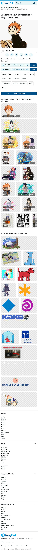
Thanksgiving (6, 83)
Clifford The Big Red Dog (20, 83)
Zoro (2, 463)
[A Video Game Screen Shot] (19, 352)
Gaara (10, 74)
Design (3, 529)
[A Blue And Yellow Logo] (19, 317)
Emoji (2, 497)
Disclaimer (20, 546)
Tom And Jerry (5, 519)
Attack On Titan (5, 451)
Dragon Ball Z (5, 453)
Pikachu (3, 457)
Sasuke (3, 430)
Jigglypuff (4, 481)
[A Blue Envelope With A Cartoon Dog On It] (10, 337)
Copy (33, 65)
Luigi (2, 499)
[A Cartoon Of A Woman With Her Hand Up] (29, 204)
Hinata (4, 74)
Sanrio (3, 511)
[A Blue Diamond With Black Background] (10, 305)
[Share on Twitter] (12, 55)
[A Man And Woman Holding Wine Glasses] (29, 142)
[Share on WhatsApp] (21, 55)
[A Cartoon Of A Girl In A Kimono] (10, 204)
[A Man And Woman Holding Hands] (29, 173)
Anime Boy (4, 465)
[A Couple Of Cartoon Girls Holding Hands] (7, 157)
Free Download (19, 93)
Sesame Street (5, 515)
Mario (3, 509)
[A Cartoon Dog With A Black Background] (27, 274)
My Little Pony (5, 489)
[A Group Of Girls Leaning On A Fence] (11, 258)
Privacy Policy (5, 546)
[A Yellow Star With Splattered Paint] (27, 289)
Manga (17, 116)
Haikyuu (31, 74)
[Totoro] (19, 242)
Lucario (3, 468)
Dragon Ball (4, 455)
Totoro (3, 487)
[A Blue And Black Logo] (29, 337)
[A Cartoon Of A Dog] (30, 258)
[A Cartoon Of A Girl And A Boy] (11, 142)
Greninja (3, 479)
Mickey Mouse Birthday (7, 525)
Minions (3, 517)
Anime (24, 78)
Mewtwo (3, 477)
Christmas (4, 527)
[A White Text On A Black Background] (19, 363)
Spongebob (4, 485)
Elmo (2, 513)
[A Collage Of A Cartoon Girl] (23, 220)
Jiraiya (3, 438)
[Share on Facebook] (7, 55)
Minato (3, 436)
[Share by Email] (26, 55)
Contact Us (11, 542)
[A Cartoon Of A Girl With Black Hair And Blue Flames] (26, 189)
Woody (3, 521)
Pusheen (3, 495)
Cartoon (24, 74)
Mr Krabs (3, 523)
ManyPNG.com (5, 7)
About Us (4, 542)
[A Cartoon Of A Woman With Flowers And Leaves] (19, 126)
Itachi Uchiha (5, 432)
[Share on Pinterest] (16, 55)
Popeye (3, 507)
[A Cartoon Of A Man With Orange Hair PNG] (19, 110)
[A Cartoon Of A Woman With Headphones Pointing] (10, 173)
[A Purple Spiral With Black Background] (29, 305)
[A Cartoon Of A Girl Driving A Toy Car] (19, 399)
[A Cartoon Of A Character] (8, 289)
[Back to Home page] (7, 3)
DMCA (26, 546)
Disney (4, 78)
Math (3, 88)
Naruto (17, 74)
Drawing (26, 144)
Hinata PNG (14, 7)
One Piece (4, 449)
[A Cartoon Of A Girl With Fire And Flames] (26, 157)
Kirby (2, 493)
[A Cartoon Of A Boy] (8, 189)
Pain (2, 434)
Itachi (31, 83)
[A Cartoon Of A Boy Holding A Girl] (8, 274)
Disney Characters (14, 78)
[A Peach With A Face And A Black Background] (19, 381)
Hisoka (3, 466)
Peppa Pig (4, 491)
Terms (13, 546)
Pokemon (4, 447)
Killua (2, 461)
